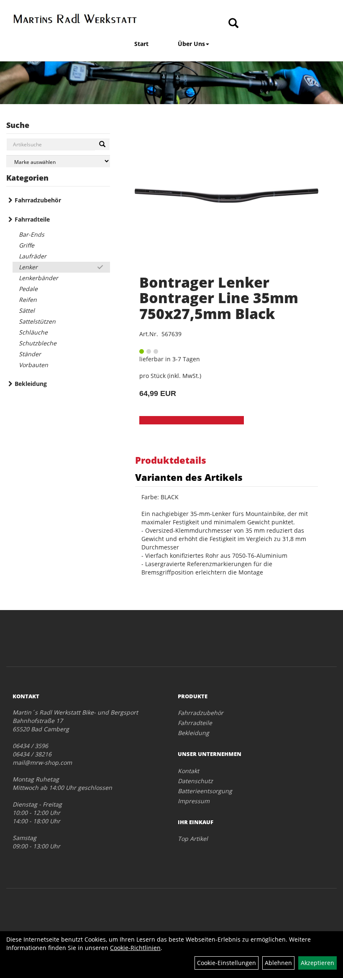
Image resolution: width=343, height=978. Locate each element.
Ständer (30, 354)
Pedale (28, 289)
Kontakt (188, 771)
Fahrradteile (32, 219)
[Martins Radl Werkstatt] (75, 18)
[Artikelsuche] (233, 24)
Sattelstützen (37, 321)
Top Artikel (193, 839)
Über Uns (191, 44)
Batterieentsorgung (205, 791)
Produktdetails (170, 460)
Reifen (28, 300)
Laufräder (32, 256)
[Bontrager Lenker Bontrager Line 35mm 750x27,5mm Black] (226, 195)
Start (141, 44)
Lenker (28, 267)
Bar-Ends (31, 234)
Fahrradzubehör (38, 200)
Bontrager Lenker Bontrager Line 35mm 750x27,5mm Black (218, 298)
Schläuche (33, 332)
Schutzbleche (37, 343)
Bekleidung (31, 384)
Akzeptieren (317, 963)
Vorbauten (33, 365)
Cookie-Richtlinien (135, 948)
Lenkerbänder (38, 278)
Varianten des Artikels (189, 477)
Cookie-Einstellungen (226, 963)
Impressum (194, 801)
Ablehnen (278, 963)
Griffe (26, 245)
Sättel (27, 310)
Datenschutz (195, 781)
